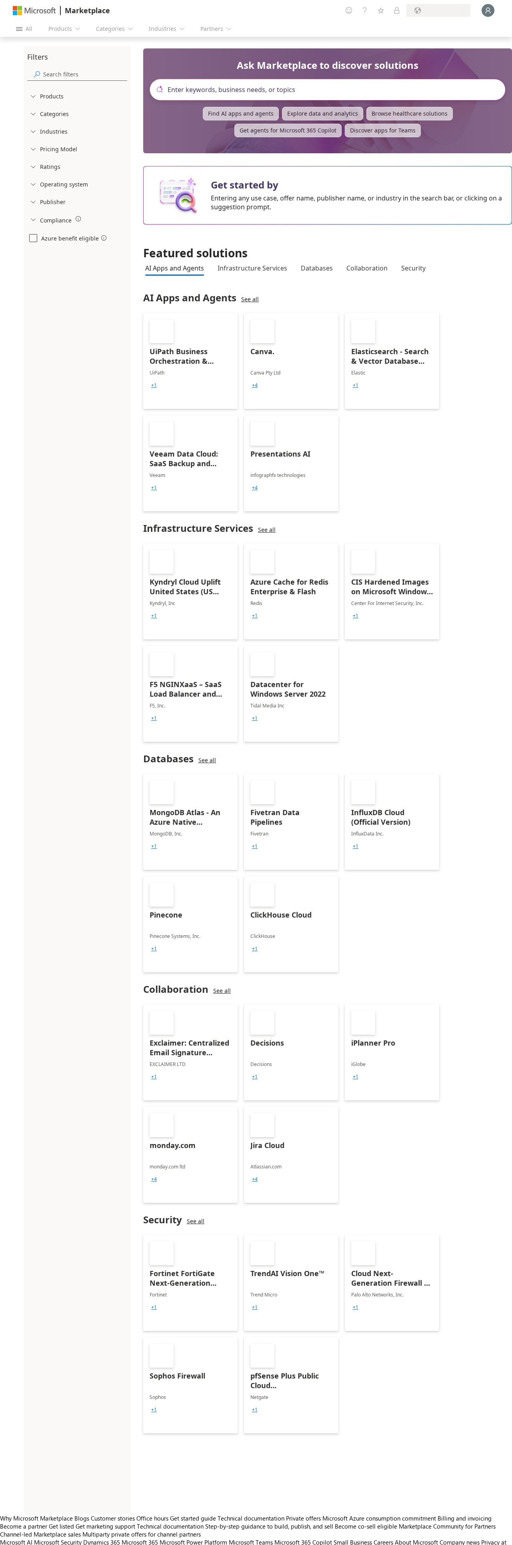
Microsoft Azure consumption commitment (380, 1518)
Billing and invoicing (465, 1518)
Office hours (152, 1518)
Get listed (61, 1526)
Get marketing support (105, 1526)
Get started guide (193, 1518)
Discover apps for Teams (383, 130)
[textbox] (331, 89)
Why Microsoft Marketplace (36, 1518)
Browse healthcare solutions (410, 113)
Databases (317, 268)
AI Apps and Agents (174, 268)
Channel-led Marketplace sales (40, 1534)
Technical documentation (251, 1518)
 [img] (78, 219)
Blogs (81, 1518)
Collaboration (367, 268)
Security (413, 268)
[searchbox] (85, 74)
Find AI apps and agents (241, 113)
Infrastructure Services (252, 268)
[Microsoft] (34, 10)
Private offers (303, 1518)
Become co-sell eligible (366, 1526)
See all (250, 299)
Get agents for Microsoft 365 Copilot (288, 130)
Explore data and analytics (322, 113)
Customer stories (113, 1518)
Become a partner (23, 1526)
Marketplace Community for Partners (447, 1526)
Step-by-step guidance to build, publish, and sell (269, 1526)
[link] (190, 361)
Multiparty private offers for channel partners (141, 1534)
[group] (154, 385)
